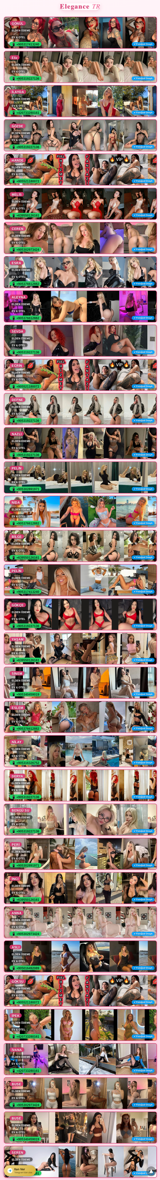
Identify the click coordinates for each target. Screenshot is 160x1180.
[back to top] (151, 1171)
